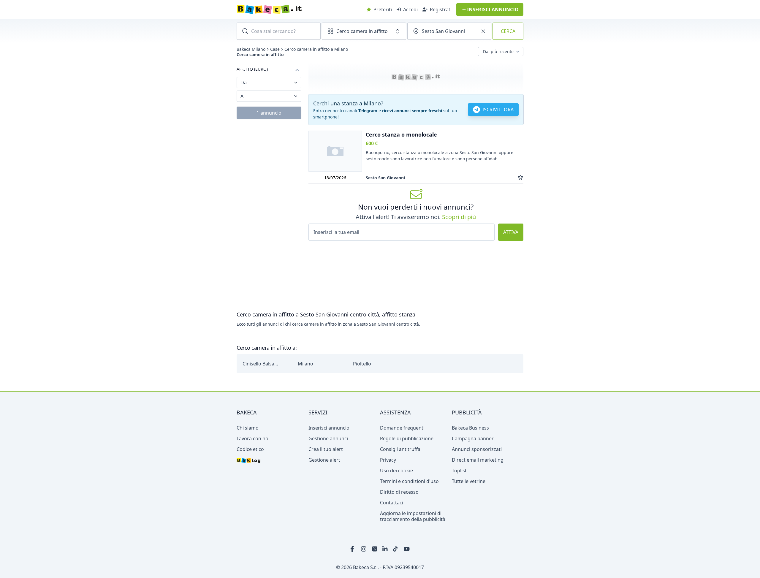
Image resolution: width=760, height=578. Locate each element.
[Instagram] (364, 549)
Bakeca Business (470, 428)
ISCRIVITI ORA (498, 109)
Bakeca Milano (251, 49)
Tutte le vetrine (468, 481)
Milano (305, 363)
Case (275, 49)
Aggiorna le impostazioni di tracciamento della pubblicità (412, 516)
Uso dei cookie (396, 470)
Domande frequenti (402, 428)
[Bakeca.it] (290, 9)
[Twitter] (375, 549)
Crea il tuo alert (325, 449)
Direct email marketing (478, 460)
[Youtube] (407, 549)
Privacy (388, 460)
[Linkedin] (385, 549)
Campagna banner (473, 438)
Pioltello (362, 363)
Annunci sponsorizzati (477, 449)
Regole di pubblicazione (406, 438)
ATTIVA (510, 232)
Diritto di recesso (399, 492)
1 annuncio (268, 113)
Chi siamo (248, 428)
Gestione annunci (328, 438)
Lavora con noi (253, 438)
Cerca (508, 31)
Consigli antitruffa (400, 449)
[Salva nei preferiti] (520, 178)
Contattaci (391, 502)
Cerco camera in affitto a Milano (316, 49)
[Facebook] (353, 549)
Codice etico (250, 449)
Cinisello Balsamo (262, 363)
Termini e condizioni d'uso (409, 481)
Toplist (459, 470)
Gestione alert (324, 460)
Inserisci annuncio (328, 428)
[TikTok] (396, 549)
